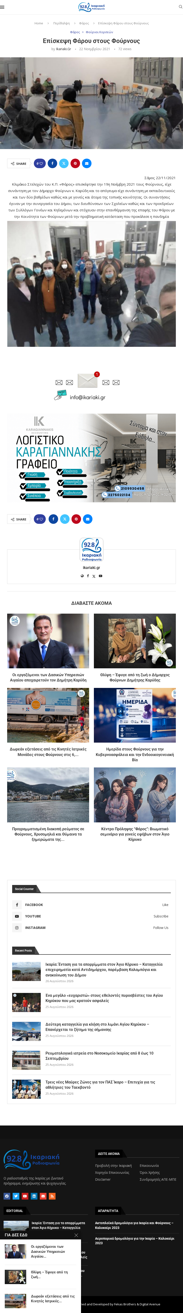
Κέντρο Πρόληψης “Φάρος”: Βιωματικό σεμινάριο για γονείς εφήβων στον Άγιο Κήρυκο (134, 834)
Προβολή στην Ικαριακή (113, 1165)
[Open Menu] (2, 7)
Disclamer (103, 1179)
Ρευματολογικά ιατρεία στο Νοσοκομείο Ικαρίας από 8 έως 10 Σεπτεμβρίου (99, 1056)
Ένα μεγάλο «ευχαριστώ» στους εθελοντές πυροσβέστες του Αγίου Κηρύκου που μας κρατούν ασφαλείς (104, 998)
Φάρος (84, 23)
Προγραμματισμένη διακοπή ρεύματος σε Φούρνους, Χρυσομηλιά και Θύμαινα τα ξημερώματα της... (48, 834)
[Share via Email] (87, 163)
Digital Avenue (150, 1304)
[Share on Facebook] (52, 163)
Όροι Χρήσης (150, 1172)
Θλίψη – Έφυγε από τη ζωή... (49, 1274)
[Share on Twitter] (64, 163)
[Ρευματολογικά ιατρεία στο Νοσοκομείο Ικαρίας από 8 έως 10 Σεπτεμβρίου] (26, 1060)
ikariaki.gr (63, 49)
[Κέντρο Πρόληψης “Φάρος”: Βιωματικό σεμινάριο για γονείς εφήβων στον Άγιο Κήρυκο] (135, 794)
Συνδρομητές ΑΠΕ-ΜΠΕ (158, 1179)
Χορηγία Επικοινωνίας (112, 1172)
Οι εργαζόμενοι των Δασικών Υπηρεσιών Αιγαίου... (48, 1251)
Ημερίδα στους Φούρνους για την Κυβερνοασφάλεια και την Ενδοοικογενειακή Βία (135, 754)
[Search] (180, 7)
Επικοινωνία (149, 1165)
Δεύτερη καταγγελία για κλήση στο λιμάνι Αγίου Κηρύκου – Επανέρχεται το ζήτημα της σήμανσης (97, 1027)
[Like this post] (41, 163)
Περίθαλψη (61, 23)
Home (39, 23)
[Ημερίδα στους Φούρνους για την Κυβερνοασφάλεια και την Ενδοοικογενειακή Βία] (135, 715)
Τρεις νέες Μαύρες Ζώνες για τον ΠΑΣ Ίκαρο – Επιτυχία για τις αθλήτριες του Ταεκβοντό (100, 1085)
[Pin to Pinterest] (75, 163)
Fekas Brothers (125, 1304)
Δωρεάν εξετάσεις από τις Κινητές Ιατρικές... (53, 1298)
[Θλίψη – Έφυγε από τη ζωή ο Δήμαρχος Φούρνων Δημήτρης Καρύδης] (135, 641)
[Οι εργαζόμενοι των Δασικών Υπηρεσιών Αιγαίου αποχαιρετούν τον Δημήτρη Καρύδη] (48, 641)
